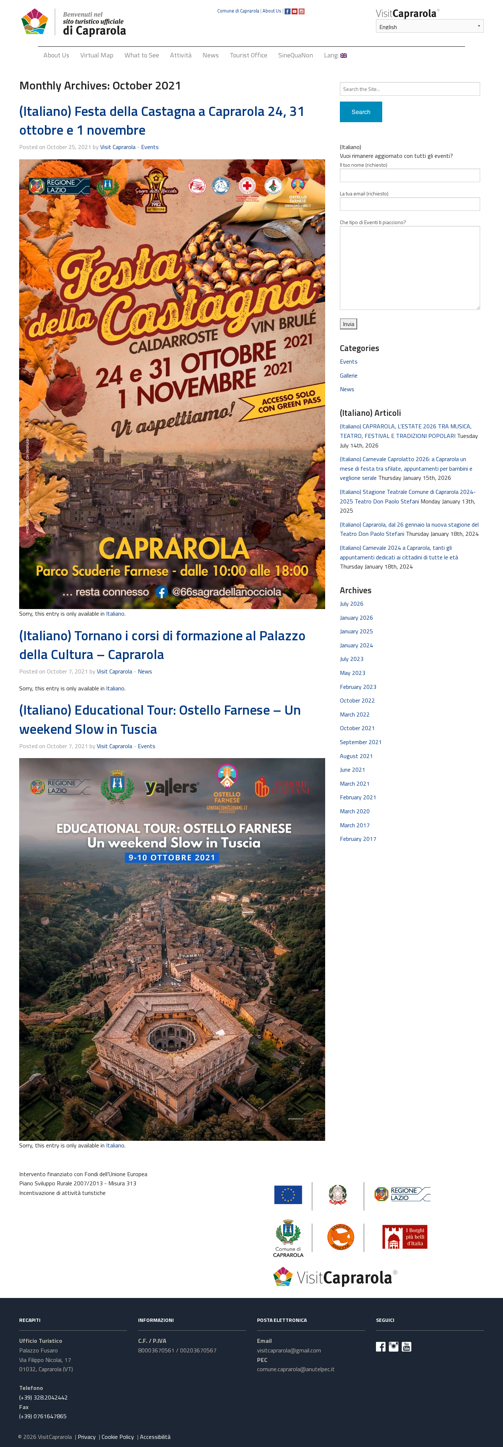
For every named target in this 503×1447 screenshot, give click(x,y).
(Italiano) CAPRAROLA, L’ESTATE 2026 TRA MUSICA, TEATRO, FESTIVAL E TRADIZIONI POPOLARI (406, 431)
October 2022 (357, 700)
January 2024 (356, 645)
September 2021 (361, 741)
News (211, 55)
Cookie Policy (118, 1436)
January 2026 (356, 617)
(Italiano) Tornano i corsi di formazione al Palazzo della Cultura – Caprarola (162, 645)
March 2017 (355, 825)
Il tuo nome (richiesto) (363, 165)
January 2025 (356, 631)
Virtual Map (96, 55)
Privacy (87, 1436)
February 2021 (358, 797)
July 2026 (351, 603)
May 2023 (352, 672)
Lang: (332, 55)
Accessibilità (155, 1436)
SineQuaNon (295, 55)
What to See (141, 55)
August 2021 (356, 755)
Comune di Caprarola (238, 10)
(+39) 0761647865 (43, 1416)
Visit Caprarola (118, 146)
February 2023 (358, 686)
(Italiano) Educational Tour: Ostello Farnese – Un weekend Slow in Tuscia (160, 719)
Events (150, 146)
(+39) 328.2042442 (43, 1397)
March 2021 (355, 783)
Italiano (115, 613)
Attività (180, 55)
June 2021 (352, 769)
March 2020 (355, 811)
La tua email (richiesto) (364, 193)
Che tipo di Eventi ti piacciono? (373, 222)
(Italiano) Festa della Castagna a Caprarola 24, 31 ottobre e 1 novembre (162, 120)
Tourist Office (248, 55)
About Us (272, 10)
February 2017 (358, 838)
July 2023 (351, 658)
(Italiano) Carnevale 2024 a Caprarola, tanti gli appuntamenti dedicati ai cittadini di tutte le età (399, 552)
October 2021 (357, 728)
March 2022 (355, 714)
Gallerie (349, 375)
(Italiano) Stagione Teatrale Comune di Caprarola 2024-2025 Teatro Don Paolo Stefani (408, 496)
